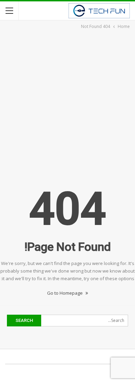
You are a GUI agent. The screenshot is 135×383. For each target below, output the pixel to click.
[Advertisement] (67, 101)
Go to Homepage (65, 293)
